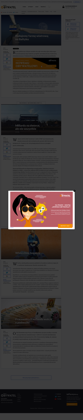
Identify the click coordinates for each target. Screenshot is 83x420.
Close (74, 191)
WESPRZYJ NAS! (65, 225)
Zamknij (11, 227)
